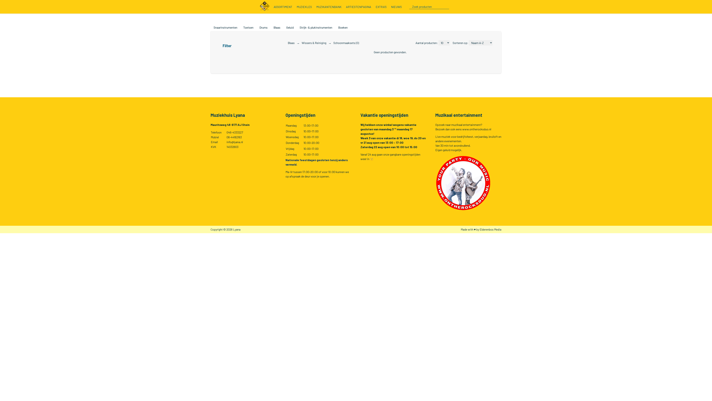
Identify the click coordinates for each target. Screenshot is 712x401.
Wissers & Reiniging (314, 43)
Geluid (290, 27)
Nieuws (396, 7)
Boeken (343, 27)
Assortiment (283, 7)
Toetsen (248, 27)
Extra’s (381, 7)
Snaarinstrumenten (225, 27)
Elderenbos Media (490, 229)
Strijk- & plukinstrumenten (316, 27)
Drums (263, 27)
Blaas (276, 27)
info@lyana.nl (235, 142)
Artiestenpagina (358, 7)
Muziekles (304, 7)
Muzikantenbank (329, 7)
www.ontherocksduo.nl (476, 129)
